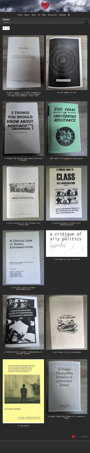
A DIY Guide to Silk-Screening (67, 352)
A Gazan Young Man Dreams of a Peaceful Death (66, 417)
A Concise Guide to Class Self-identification (66, 224)
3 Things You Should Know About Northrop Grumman (23, 159)
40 (82, 436)
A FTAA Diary (23, 426)
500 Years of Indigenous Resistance (66, 158)
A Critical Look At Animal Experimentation (23, 288)
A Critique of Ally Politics (67, 259)
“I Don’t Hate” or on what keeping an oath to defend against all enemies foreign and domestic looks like (23, 94)
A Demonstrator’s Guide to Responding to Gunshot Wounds (23, 353)
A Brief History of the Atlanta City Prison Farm (23, 224)
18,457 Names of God (66, 92)
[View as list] (8, 28)
